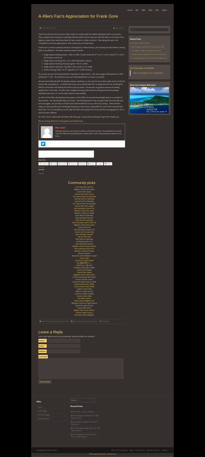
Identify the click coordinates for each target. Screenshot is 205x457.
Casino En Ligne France (84, 305)
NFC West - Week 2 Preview (140, 43)
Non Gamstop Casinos (84, 187)
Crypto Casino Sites (84, 289)
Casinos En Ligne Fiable (84, 260)
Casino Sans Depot (84, 270)
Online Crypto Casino (84, 312)
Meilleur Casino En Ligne (84, 211)
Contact (164, 450)
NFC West (45, 321)
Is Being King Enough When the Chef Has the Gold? (148, 54)
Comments (43, 415)
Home (129, 10)
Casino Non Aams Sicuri (84, 194)
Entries (42, 411)
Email (42, 346)
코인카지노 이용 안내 (84, 265)
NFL (137, 10)
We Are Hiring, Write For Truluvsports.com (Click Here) (60, 121)
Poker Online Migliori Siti (84, 301)
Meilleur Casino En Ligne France (84, 303)
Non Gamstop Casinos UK (84, 208)
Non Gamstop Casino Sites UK (84, 222)
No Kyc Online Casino (84, 279)
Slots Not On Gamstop (84, 215)
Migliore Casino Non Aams (84, 275)
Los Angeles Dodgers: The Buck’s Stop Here (146, 51)
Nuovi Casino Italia (84, 296)
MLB (150, 10)
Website (42, 351)
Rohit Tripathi (52, 450)
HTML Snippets (93, 454)
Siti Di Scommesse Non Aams (84, 277)
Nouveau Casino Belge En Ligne (84, 256)
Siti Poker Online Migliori (84, 315)
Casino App (84, 258)
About (131, 450)
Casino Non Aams (84, 192)
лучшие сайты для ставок (84, 267)
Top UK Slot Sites (84, 237)
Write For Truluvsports (119, 450)
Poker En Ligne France (84, 291)
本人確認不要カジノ (84, 263)
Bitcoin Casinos (84, 253)
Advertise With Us (153, 450)
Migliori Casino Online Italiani (84, 246)
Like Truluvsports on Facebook (142, 68)
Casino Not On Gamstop (84, 201)
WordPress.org (43, 419)
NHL (157, 10)
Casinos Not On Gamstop (84, 199)
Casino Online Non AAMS (84, 284)
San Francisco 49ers (61, 321)
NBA (143, 10)
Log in (40, 407)
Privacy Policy (140, 450)
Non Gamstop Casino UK (84, 248)
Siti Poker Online (84, 298)
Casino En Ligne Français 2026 (84, 282)
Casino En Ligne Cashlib (84, 293)
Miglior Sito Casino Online (84, 310)
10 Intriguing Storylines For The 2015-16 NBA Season (149, 58)
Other (164, 10)
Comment (43, 356)
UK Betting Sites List (84, 241)
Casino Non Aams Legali (84, 206)
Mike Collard (119, 28)
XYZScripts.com (111, 454)
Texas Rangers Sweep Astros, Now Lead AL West (147, 47)
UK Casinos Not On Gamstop (84, 196)
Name (42, 340)
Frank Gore (77, 321)
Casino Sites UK (84, 227)
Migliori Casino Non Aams (84, 189)
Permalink (105, 321)
